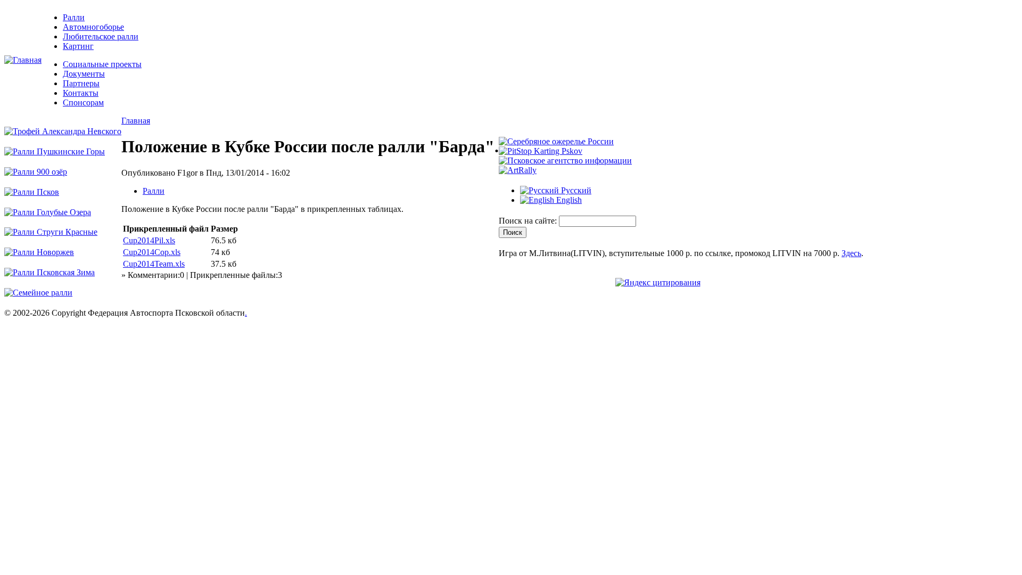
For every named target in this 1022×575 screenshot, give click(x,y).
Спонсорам (83, 102)
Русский (575, 190)
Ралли (74, 17)
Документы (84, 73)
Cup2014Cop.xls (151, 252)
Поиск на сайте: (529, 220)
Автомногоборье (93, 26)
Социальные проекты (102, 64)
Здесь (851, 253)
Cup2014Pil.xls (149, 240)
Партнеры (81, 83)
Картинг (78, 46)
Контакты (80, 92)
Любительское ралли (100, 36)
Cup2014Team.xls (154, 263)
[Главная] (23, 59)
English (568, 199)
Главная (135, 120)
